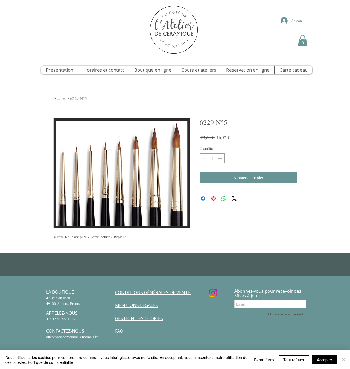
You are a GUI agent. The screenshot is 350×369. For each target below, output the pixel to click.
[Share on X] (234, 198)
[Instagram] (213, 293)
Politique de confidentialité (50, 362)
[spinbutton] (212, 158)
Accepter (324, 359)
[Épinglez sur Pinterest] (213, 198)
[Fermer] (343, 360)
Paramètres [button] (264, 359)
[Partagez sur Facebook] (203, 198)
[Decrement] (203, 158)
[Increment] (220, 158)
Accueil (60, 98)
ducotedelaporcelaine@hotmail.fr (72, 336)
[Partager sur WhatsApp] (224, 198)
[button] (302, 40)
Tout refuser (293, 359)
